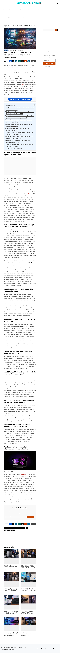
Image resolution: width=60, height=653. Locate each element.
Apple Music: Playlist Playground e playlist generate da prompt (19, 125)
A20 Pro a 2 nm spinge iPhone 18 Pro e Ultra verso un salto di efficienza (28, 634)
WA (19, 61)
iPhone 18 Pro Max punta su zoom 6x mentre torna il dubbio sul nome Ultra (28, 612)
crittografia (30, 193)
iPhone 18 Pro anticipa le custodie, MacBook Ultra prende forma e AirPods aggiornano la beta (11, 567)
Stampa (33, 61)
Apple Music (7, 528)
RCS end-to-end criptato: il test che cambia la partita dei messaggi (20, 109)
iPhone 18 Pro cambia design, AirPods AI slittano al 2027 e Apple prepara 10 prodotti (28, 567)
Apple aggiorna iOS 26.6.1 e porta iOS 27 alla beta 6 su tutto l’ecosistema (11, 634)
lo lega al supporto (25, 180)
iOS (19, 528)
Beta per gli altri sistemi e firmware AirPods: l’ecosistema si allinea (19, 141)
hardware (23, 474)
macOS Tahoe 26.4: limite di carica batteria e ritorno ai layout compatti (19, 133)
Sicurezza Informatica (8, 10)
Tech (9, 25)
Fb (10, 61)
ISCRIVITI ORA (49, 63)
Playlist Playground (22, 326)
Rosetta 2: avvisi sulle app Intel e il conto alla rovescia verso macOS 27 (19, 137)
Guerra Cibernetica (29, 10)
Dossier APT (46, 10)
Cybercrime (19, 10)
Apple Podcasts (14, 528)
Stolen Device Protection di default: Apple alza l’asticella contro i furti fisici (20, 113)
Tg (28, 61)
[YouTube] (53, 648)
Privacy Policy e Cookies (10, 649)
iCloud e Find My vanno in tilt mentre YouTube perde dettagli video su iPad (11, 612)
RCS (27, 528)
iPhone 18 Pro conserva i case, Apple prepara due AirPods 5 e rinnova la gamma (11, 590)
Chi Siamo (21, 17)
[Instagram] (45, 648)
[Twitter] (37, 648)
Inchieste (38, 10)
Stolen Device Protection (16, 231)
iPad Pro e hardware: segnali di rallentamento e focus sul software (20, 145)
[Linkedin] (41, 648)
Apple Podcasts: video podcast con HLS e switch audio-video (19, 121)
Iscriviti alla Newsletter (15, 148)
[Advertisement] (20, 167)
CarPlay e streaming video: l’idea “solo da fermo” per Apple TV (18, 129)
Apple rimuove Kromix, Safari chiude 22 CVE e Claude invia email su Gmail (28, 589)
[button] (57, 3)
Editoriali (14, 17)
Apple (12, 25)
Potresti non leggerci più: (20, 99)
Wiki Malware (6, 17)
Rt (25, 61)
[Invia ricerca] (56, 30)
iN (16, 61)
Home (5, 25)
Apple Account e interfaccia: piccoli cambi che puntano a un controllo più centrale (20, 117)
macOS (23, 528)
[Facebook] (49, 648)
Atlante (53, 10)
